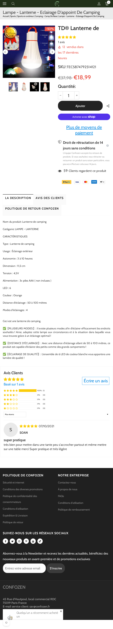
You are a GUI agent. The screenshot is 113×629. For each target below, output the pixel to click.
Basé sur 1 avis (14, 384)
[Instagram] (19, 541)
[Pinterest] (26, 541)
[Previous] (5, 51)
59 (66, 171)
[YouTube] (33, 541)
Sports (13, 16)
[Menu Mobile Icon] (4, 3)
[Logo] (57, 4)
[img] (29, 426)
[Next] (52, 51)
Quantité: (67, 86)
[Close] (61, 611)
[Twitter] (12, 541)
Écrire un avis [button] (96, 381)
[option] (29, 52)
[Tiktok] (40, 541)
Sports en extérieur (25, 16)
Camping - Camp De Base (46, 16)
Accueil (6, 16)
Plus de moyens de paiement (84, 130)
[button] (67, 37)
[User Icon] (99, 3)
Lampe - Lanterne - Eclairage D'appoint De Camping (81, 16)
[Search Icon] (16, 3)
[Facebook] (5, 541)
